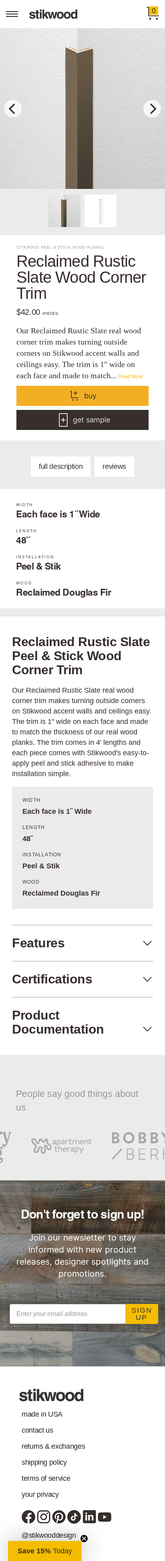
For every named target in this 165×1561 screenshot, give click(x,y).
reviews (114, 466)
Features (38, 943)
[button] (45, 1551)
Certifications (52, 979)
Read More (131, 376)
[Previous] (13, 109)
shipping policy (44, 1462)
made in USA (42, 1414)
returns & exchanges (53, 1446)
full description (60, 466)
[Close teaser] (84, 1539)
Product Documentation (58, 1022)
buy (90, 395)
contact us (37, 1430)
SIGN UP (141, 1314)
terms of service (46, 1478)
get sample (91, 420)
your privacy (40, 1494)
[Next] (152, 109)
